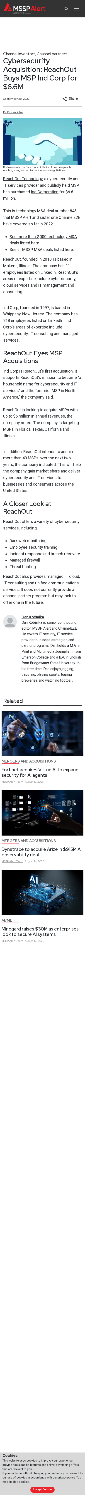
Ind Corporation (44, 191)
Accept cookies (42, 1489)
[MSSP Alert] (24, 8)
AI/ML (7, 920)
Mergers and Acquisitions (29, 761)
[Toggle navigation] (76, 8)
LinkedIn (48, 272)
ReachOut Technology (23, 178)
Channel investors (19, 53)
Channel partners (52, 53)
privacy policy (66, 1477)
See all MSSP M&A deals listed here (41, 249)
